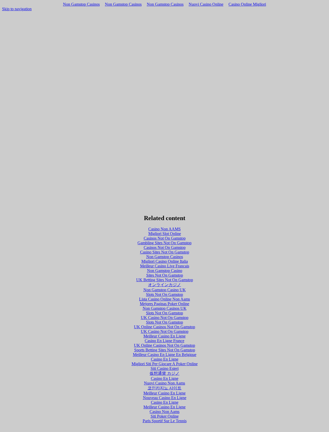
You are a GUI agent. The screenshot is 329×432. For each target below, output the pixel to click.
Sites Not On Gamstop (164, 275)
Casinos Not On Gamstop (165, 238)
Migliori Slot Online (164, 233)
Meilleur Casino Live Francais (164, 266)
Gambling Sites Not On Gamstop (164, 243)
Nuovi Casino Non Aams (164, 383)
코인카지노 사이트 (164, 388)
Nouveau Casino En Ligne (164, 398)
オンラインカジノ (164, 285)
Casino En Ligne (164, 359)
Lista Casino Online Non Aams (164, 299)
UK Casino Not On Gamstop (164, 317)
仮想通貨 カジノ (164, 373)
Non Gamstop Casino (164, 270)
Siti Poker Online (165, 416)
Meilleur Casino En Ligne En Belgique (164, 354)
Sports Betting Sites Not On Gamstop (164, 350)
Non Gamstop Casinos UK (165, 308)
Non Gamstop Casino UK (164, 290)
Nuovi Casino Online (206, 4)
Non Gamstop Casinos (81, 4)
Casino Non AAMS (164, 229)
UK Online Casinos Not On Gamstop (164, 327)
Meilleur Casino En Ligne (164, 336)
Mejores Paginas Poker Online (164, 304)
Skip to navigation (17, 9)
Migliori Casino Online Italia (164, 261)
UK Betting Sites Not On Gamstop (164, 280)
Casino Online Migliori (247, 4)
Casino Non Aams (164, 411)
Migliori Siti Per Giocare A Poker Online (165, 364)
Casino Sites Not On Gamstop (164, 252)
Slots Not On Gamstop (164, 294)
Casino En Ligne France (164, 341)
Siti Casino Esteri (165, 368)
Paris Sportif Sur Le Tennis (165, 421)
